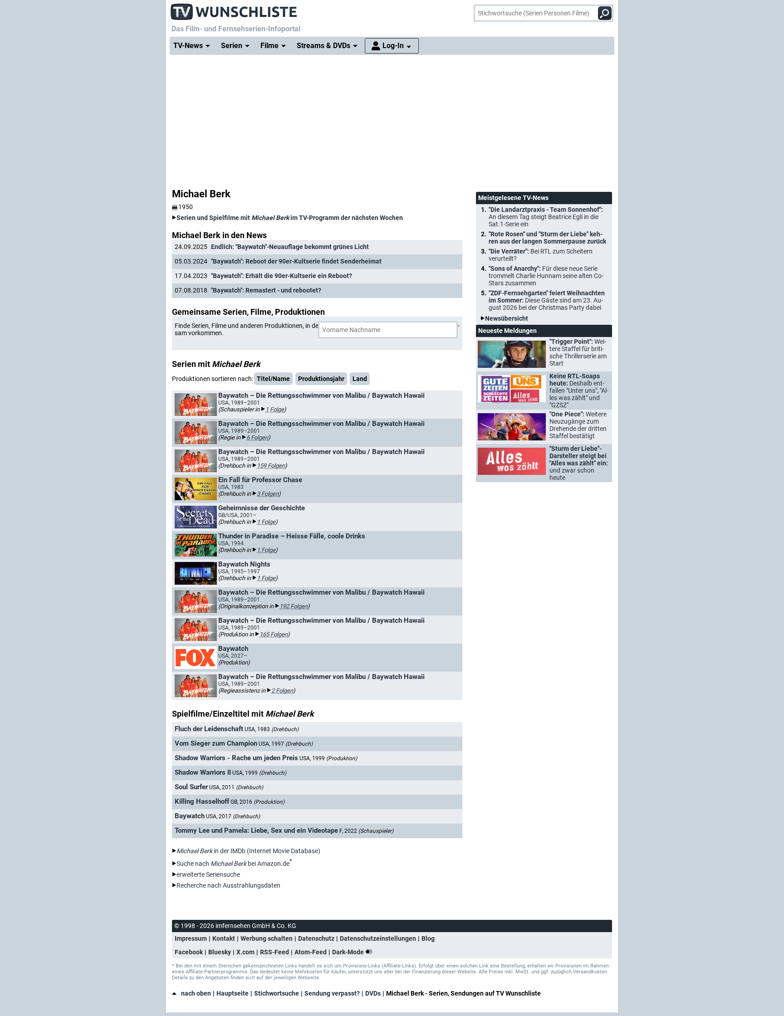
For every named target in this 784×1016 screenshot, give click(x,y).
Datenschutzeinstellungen (378, 938)
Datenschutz (316, 938)
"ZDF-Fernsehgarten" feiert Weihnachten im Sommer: (547, 300)
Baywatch (190, 816)
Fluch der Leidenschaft (209, 729)
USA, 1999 (328, 758)
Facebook (189, 952)
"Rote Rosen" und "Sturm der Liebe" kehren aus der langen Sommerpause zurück (547, 237)
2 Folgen (282, 690)
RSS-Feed (274, 952)
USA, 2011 (236, 787)
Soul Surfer (191, 787)
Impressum (191, 938)
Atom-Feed (310, 952)
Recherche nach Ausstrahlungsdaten (228, 885)
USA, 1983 (272, 729)
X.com (245, 952)
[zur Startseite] (234, 9)
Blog (428, 938)
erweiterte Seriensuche (208, 874)
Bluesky (219, 952)
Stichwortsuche (276, 993)
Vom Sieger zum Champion (216, 743)
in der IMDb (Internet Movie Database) (248, 851)
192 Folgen (293, 606)
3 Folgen (268, 493)
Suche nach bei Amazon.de (232, 863)
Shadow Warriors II (203, 772)
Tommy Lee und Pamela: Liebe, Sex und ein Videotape (256, 830)
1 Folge (274, 409)
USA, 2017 (233, 816)
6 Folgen (257, 437)
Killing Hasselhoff (202, 801)
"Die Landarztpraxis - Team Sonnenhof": (546, 217)
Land (360, 378)
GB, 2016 (257, 802)
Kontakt (223, 938)
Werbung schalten (266, 938)
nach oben (196, 993)
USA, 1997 (286, 744)
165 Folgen (274, 634)
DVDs (373, 993)
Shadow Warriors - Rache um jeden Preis (236, 758)
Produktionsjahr (321, 378)
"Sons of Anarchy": (546, 276)
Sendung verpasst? (332, 993)
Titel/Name (273, 378)
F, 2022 (366, 831)
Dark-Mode (348, 952)
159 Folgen (271, 465)
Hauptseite (232, 993)
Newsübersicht (506, 318)
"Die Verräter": (541, 255)
